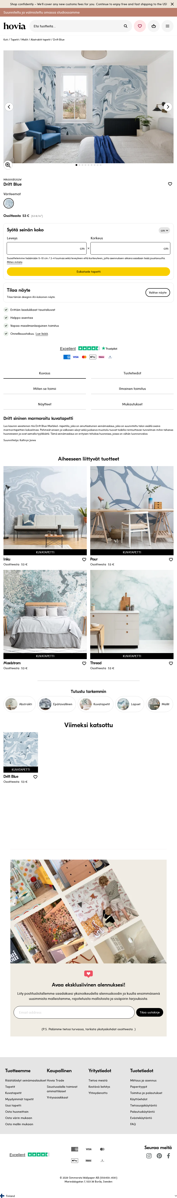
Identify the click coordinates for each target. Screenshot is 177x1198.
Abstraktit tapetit (41, 39)
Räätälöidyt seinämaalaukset (25, 1080)
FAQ (133, 1124)
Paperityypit (138, 1086)
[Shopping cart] (154, 26)
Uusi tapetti (13, 1105)
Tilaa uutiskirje (150, 1012)
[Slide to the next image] (168, 107)
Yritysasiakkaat (57, 1097)
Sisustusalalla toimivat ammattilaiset (62, 1088)
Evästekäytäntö (141, 1118)
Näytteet (44, 404)
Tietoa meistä (97, 1080)
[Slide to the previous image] (9, 107)
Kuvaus (44, 373)
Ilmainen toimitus (132, 388)
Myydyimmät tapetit (19, 1099)
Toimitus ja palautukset (146, 1093)
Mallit (24, 39)
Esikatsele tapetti (89, 271)
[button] (140, 26)
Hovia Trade (55, 1080)
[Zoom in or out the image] (8, 165)
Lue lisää (42, 333)
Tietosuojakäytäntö (143, 1105)
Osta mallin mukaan (19, 1124)
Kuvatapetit (13, 1093)
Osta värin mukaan (18, 1118)
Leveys (46, 243)
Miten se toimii (44, 388)
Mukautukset (132, 404)
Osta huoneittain (16, 1111)
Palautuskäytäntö (142, 1111)
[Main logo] (15, 26)
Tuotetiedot (132, 373)
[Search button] (125, 26)
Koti (5, 39)
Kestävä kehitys (99, 1086)
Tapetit (15, 39)
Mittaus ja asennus (143, 1080)
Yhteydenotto (97, 1093)
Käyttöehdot (138, 1099)
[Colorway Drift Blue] (8, 203)
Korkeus (129, 243)
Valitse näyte (158, 292)
